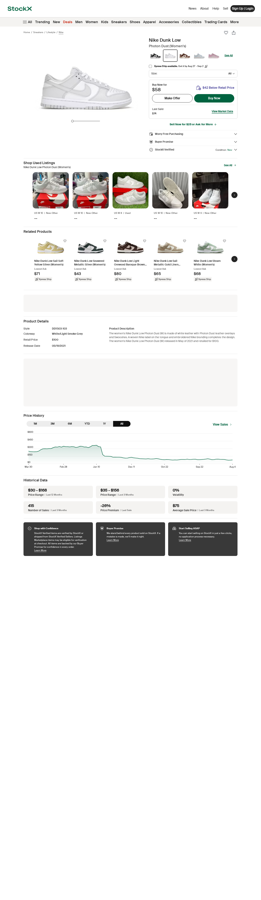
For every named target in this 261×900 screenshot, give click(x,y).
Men (79, 22)
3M (52, 423)
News (192, 9)
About (205, 9)
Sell (225, 9)
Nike (61, 32)
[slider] (72, 121)
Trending (42, 22)
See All (229, 55)
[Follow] (65, 241)
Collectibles (191, 22)
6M (70, 423)
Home (27, 32)
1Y (104, 423)
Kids (104, 22)
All (30, 22)
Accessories (169, 22)
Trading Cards (215, 22)
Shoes (135, 22)
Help (215, 9)
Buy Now (214, 98)
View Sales (220, 424)
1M (35, 423)
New (56, 22)
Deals (67, 22)
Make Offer (172, 98)
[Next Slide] (234, 195)
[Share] (233, 33)
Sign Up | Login (242, 9)
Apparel (149, 22)
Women (92, 22)
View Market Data (222, 111)
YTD (87, 423)
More (234, 22)
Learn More (61, 550)
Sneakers (119, 22)
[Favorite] (226, 33)
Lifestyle (50, 32)
